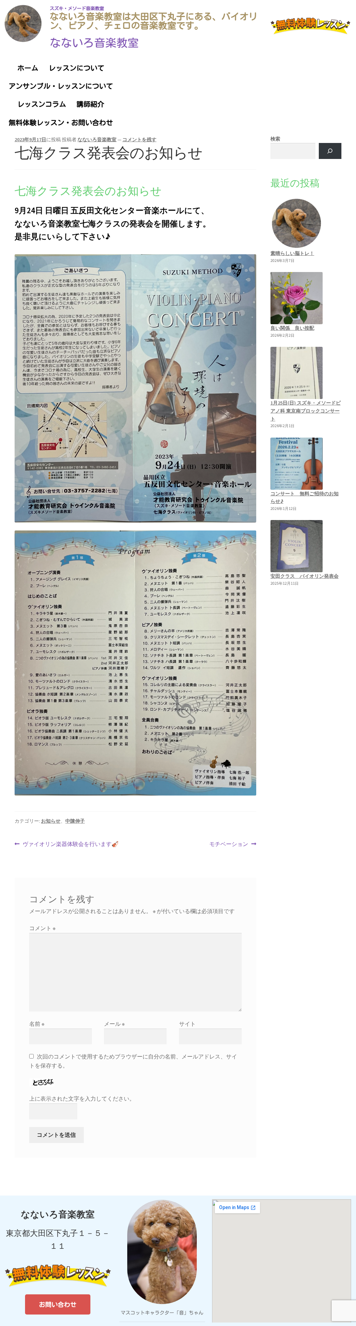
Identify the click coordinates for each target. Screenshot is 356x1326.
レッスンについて (76, 67)
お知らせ (50, 821)
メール (114, 1023)
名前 (36, 1023)
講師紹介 (90, 104)
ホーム (27, 67)
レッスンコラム (41, 104)
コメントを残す (139, 139)
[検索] (330, 151)
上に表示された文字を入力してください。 (82, 1098)
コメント (42, 928)
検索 (275, 139)
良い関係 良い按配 (292, 328)
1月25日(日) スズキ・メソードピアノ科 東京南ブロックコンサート (305, 411)
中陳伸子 (75, 821)
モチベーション (228, 843)
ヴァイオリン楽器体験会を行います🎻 (70, 843)
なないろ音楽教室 (94, 42)
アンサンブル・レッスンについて (61, 85)
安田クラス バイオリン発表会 (304, 576)
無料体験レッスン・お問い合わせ (61, 122)
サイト (187, 1023)
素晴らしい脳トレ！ (292, 253)
